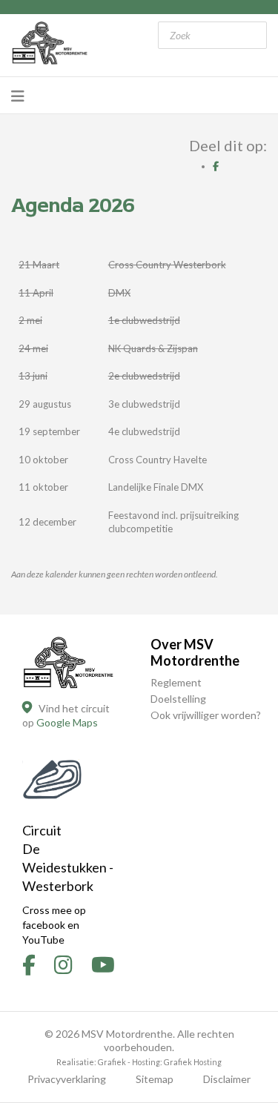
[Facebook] (216, 166)
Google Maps (67, 722)
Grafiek (112, 1062)
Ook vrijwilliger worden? (205, 715)
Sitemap (154, 1079)
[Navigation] (17, 95)
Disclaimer (227, 1079)
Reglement (176, 682)
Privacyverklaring (66, 1079)
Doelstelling (178, 698)
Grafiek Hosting (193, 1062)
